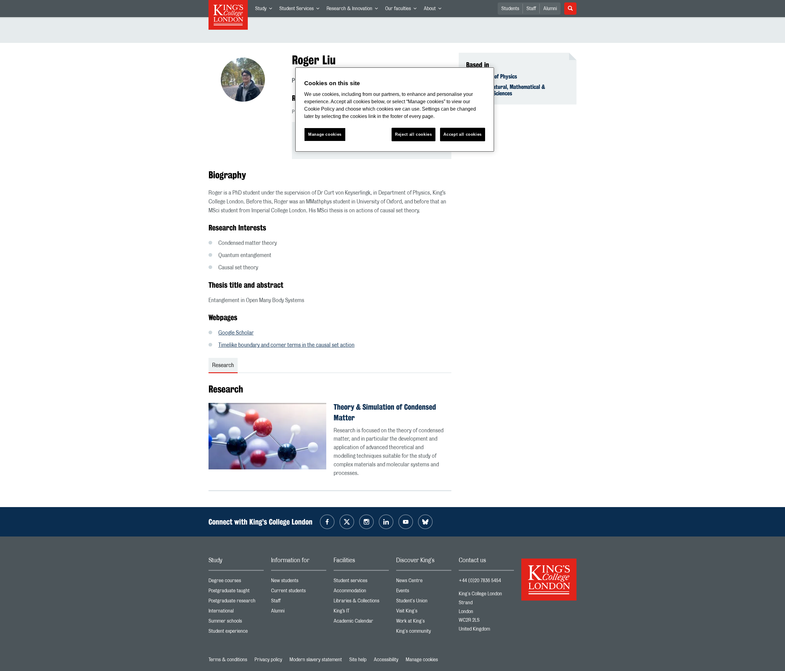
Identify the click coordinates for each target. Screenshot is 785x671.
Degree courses (236, 582)
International (236, 612)
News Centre (423, 582)
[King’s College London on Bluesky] (425, 521)
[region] (394, 109)
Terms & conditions (228, 659)
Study (265, 9)
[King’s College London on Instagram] (366, 521)
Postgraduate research (236, 602)
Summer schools (236, 622)
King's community (423, 632)
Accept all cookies (462, 134)
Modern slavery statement (315, 659)
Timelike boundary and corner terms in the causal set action (286, 345)
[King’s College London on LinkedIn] (386, 521)
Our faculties (402, 9)
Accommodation (361, 592)
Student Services (301, 9)
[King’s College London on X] (346, 521)
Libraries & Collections (361, 602)
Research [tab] (223, 365)
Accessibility (386, 659)
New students (298, 582)
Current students (298, 592)
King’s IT (361, 612)
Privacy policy (268, 659)
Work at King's (423, 622)
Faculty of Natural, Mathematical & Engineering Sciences (505, 90)
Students (510, 8)
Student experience (236, 632)
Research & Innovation (354, 9)
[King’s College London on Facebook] (327, 521)
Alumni (550, 8)
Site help (357, 659)
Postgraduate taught (236, 592)
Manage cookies (422, 659)
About (434, 9)
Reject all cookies (413, 134)
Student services (361, 582)
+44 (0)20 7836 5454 (480, 580)
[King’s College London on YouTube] (405, 521)
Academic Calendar (361, 622)
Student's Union (423, 602)
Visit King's (423, 612)
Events (423, 592)
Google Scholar (236, 333)
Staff (531, 8)
